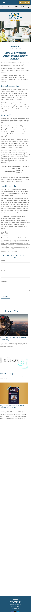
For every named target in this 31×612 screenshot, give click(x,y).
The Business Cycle (7, 374)
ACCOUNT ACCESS (26, 2)
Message (4, 281)
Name (3, 261)
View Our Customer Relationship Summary (15, 7)
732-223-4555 (17, 601)
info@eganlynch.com (15, 610)
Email (3, 271)
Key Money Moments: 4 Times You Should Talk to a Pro (14, 407)
